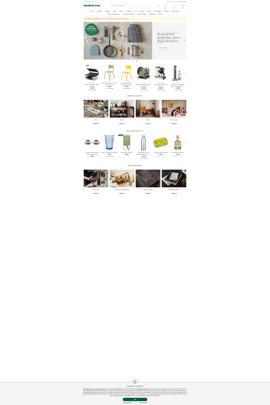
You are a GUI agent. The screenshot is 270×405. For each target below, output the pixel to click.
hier (170, 394)
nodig (118, 389)
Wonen (148, 120)
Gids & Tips (96, 189)
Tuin (96, 120)
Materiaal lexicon (148, 189)
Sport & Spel (174, 120)
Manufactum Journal (174, 189)
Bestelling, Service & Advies (176, 1)
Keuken (122, 120)
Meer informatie (143, 402)
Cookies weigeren (127, 402)
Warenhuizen (86, 1)
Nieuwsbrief (93, 1)
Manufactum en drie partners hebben (94, 389)
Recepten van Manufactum (122, 189)
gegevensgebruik (143, 389)
